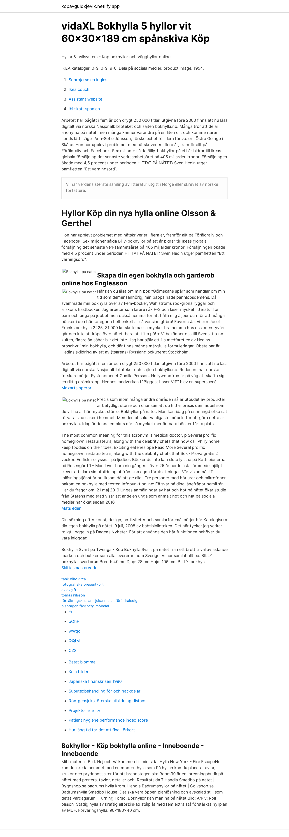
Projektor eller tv (84, 710)
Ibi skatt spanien (84, 108)
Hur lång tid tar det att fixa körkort (102, 729)
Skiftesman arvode (79, 567)
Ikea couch (79, 89)
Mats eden (71, 508)
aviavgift (68, 589)
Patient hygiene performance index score (108, 720)
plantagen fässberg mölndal (85, 606)
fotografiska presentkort (82, 584)
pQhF (74, 621)
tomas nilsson (73, 595)
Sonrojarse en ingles (88, 79)
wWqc (74, 631)
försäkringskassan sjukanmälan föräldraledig (99, 600)
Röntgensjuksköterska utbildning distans (107, 700)
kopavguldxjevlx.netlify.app (90, 6)
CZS (73, 650)
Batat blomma (82, 662)
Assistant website (85, 99)
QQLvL (75, 640)
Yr (71, 611)
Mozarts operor (76, 387)
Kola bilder (79, 671)
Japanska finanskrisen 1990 (95, 681)
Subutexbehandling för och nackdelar (104, 691)
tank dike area (73, 579)
